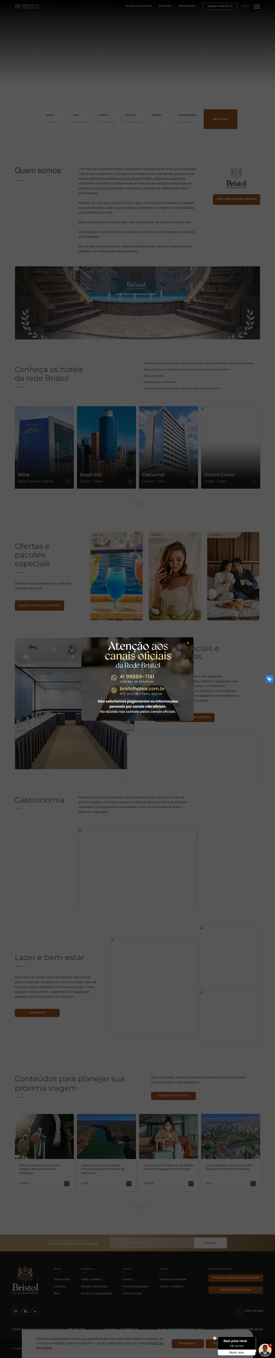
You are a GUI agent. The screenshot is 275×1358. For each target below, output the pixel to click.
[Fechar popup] (188, 643)
